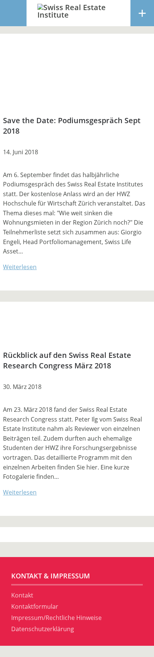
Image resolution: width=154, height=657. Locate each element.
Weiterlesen (20, 267)
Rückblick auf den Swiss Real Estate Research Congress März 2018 (67, 360)
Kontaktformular (34, 606)
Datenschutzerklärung (42, 629)
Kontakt (22, 595)
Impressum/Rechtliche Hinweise (56, 618)
